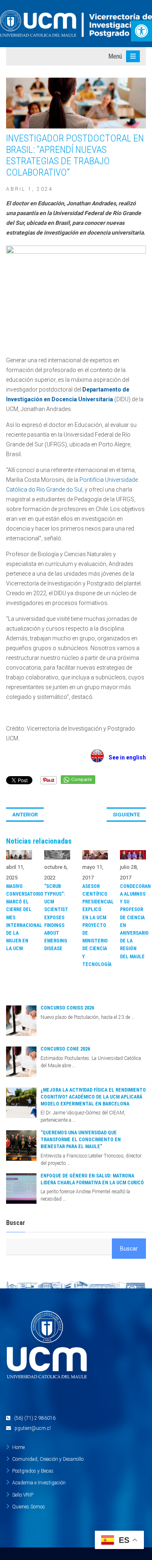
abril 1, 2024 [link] (29, 189)
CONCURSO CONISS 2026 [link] (67, 1008)
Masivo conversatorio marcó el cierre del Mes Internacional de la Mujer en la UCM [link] (19, 917)
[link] (141, 30)
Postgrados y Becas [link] (33, 1471)
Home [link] (18, 1447)
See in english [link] (125, 757)
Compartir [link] (81, 779)
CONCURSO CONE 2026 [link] (65, 1049)
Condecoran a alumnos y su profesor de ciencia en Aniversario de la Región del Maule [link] (133, 921)
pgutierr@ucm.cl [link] (33, 1428)
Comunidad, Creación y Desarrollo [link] (47, 1459)
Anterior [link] (25, 815)
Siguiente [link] (126, 815)
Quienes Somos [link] (28, 1507)
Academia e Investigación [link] (39, 1483)
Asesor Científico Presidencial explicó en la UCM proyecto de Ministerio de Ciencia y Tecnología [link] (95, 925)
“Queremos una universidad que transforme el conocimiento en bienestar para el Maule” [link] (81, 1139)
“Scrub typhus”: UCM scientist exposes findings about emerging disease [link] (56, 917)
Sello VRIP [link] (22, 1495)
